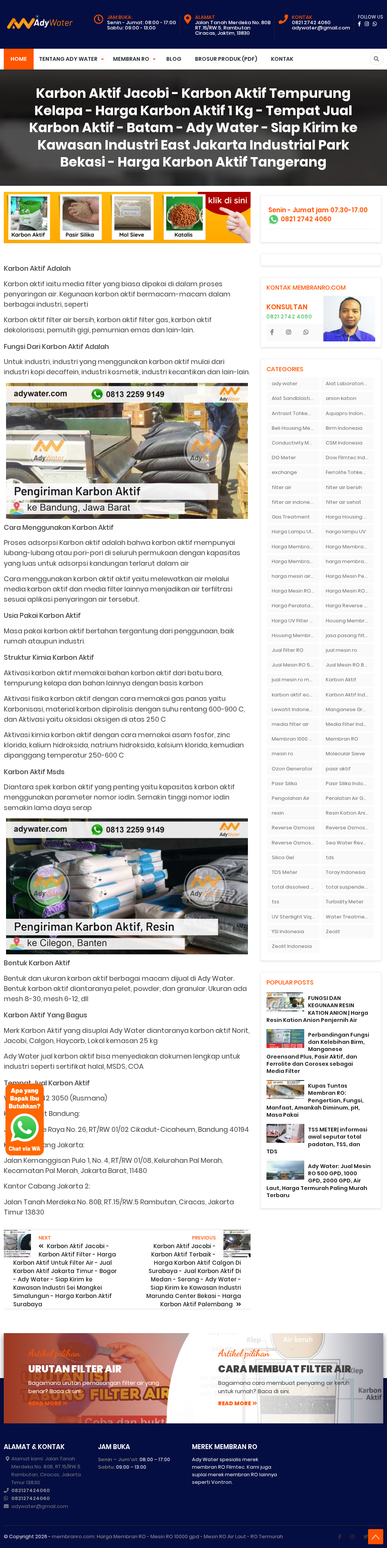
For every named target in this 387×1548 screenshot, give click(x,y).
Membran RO (342, 738)
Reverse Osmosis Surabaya (295, 842)
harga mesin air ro (294, 576)
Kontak (282, 59)
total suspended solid (349, 887)
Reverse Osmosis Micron (349, 827)
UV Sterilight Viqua (295, 916)
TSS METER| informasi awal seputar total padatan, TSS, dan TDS (316, 1140)
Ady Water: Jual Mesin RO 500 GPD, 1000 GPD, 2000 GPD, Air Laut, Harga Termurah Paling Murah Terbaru (318, 1180)
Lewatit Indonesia (294, 709)
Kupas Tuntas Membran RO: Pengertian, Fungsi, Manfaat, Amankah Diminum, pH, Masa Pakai (315, 1100)
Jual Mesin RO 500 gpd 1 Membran (295, 664)
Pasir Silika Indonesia (349, 783)
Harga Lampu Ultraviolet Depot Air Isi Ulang (295, 531)
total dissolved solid (295, 887)
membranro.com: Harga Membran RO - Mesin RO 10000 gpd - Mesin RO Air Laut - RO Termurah (167, 1536)
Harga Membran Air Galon (295, 546)
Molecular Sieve (345, 753)
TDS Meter (284, 872)
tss (275, 901)
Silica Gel (283, 857)
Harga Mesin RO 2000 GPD (295, 590)
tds (330, 857)
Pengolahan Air (291, 798)
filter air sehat (343, 502)
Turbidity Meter (345, 901)
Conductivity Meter (295, 442)
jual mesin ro (341, 650)
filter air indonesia (294, 502)
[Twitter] (365, 1536)
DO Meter (284, 457)
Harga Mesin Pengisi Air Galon (349, 576)
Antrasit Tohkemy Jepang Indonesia (295, 413)
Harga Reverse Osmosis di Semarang (349, 605)
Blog (173, 59)
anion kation (341, 398)
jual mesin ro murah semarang (295, 679)
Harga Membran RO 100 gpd (295, 561)
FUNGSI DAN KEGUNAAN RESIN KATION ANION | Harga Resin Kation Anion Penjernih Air (317, 1009)
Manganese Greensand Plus (349, 709)
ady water (284, 383)
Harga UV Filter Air (294, 620)
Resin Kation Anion (349, 812)
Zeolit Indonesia (292, 946)
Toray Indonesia (345, 872)
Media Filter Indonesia (349, 724)
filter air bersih (344, 487)
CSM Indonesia (344, 442)
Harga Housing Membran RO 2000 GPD (349, 516)
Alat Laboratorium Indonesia (349, 383)
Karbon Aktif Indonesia (349, 694)
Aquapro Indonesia (349, 413)
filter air (281, 487)
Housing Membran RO (295, 635)
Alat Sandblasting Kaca (295, 398)
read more (44, 1403)
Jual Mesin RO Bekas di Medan (349, 664)
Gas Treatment (291, 516)
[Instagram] (352, 1536)
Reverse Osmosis (293, 827)
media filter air (290, 724)
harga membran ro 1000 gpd (349, 561)
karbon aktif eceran (295, 694)
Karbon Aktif (341, 679)
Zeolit (333, 931)
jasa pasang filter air (349, 635)
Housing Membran (348, 620)
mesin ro (282, 753)
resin (278, 812)
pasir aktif (338, 768)
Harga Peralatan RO (295, 605)
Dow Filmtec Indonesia (349, 457)
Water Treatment (348, 916)
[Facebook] (339, 1536)
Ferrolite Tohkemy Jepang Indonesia (349, 472)
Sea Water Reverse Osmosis (349, 842)
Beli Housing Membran (295, 428)
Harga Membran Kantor (349, 546)
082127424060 (30, 1490)
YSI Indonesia (288, 931)
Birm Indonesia (344, 428)
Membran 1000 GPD (295, 738)
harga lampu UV (346, 531)
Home (19, 59)
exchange (284, 472)
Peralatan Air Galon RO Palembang (349, 798)
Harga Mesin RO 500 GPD (349, 590)
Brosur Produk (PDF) (226, 59)
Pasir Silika (284, 783)
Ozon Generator (292, 768)
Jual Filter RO (287, 650)
